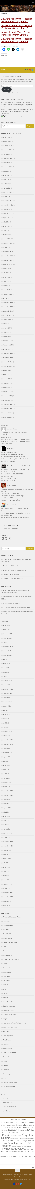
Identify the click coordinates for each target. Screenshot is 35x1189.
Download (21, 1130)
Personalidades (8, 1048)
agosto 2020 (7, 268)
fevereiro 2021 (7, 243)
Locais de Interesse (18, 1140)
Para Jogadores (8, 1036)
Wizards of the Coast (19, 1151)
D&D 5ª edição (21, 1127)
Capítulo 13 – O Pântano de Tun (11, 498)
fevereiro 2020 (7, 294)
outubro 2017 (7, 413)
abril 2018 (6, 387)
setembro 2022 (7, 167)
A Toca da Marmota (15, 1122)
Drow (25, 1130)
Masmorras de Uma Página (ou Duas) (14, 1023)
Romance (6, 1069)
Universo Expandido (9, 1086)
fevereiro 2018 (7, 396)
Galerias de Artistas (9, 1006)
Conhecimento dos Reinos (11, 959)
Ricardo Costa (29, 1149)
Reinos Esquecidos (13, 1148)
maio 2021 (6, 230)
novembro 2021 (8, 205)
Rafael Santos (29, 1146)
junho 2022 (6, 175)
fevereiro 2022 (7, 192)
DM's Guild (6, 985)
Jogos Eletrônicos (8, 1010)
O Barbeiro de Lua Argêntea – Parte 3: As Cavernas (17, 459)
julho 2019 (6, 324)
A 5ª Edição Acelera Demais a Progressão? (14, 432)
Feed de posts (7, 1102)
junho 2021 (6, 226)
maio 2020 (6, 281)
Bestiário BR (7, 934)
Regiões (5, 1065)
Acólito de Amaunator (7, 435)
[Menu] (32, 2)
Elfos (9, 1133)
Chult (4, 946)
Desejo (17, 603)
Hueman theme (27, 1179)
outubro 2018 (7, 362)
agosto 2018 (7, 370)
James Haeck (7, 1140)
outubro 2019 (7, 311)
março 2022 (6, 188)
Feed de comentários (9, 1106)
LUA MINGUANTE (7, 476)
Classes (5, 951)
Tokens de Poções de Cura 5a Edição (12, 495)
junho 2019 (6, 328)
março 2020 (6, 290)
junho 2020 (6, 277)
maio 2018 (6, 383)
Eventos (5, 993)
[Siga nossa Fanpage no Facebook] (26, 70)
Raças (5, 1061)
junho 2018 (6, 379)
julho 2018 (6, 374)
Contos (5, 963)
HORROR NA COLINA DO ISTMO (12, 474)
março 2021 (6, 239)
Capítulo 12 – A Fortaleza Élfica (10, 500)
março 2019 (6, 341)
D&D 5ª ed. (8, 1128)
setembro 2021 (7, 213)
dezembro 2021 (8, 201)
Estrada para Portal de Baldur (26, 1133)
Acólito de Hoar (6, 437)
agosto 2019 (7, 319)
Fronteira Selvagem (24, 1138)
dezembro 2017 (8, 404)
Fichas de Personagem (16, 1135)
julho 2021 (6, 222)
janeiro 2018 (6, 400)
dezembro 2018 (8, 353)
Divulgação (6, 980)
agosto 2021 (7, 218)
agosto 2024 (7, 141)
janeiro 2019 (6, 349)
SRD (4, 1078)
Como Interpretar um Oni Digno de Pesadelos (15, 517)
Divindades (6, 976)
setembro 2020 (7, 264)
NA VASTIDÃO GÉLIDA (8, 478)
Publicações (7, 1057)
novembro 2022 (8, 158)
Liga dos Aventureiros (9, 1014)
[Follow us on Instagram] (29, 70)
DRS (4, 989)
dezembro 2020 (8, 251)
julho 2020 (6, 273)
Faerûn (6, 1135)
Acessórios (6, 921)
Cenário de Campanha (10, 942)
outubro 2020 (7, 260)
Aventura (23, 1123)
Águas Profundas (8, 925)
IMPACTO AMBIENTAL (8, 480)
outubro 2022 (7, 162)
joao (4, 590)
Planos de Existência (9, 1052)
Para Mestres (7, 1040)
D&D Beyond (7, 972)
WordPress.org (7, 1111)
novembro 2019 (8, 307)
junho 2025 (6, 137)
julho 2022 (6, 171)
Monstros (6, 1031)
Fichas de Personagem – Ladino (20, 607)
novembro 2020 (8, 256)
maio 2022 (6, 179)
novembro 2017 (8, 408)
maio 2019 (6, 332)
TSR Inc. (8, 1151)
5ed (1, 1122)
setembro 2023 (7, 150)
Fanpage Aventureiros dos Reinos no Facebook (17, 1156)
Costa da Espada (8, 968)
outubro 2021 (7, 209)
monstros (31, 1141)
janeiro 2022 (6, 196)
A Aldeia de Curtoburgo (8, 461)
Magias (5, 1019)
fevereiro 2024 (7, 145)
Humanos (31, 1138)
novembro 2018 (8, 357)
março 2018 (6, 391)
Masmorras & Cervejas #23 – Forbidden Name (15, 439)
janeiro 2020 (6, 298)
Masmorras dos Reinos (10, 1027)
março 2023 (6, 154)
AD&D (4, 1122)
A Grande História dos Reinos (12, 917)
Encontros (15, 1133)
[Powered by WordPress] (11, 1179)
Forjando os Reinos (9, 1002)
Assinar (6, 89)
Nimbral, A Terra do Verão (9, 452)
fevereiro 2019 (7, 345)
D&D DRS (14, 1130)
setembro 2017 (7, 417)
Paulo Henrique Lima (21, 1146)
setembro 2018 (7, 366)
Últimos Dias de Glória (10, 1082)
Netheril (5, 1143)
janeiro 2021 (6, 247)
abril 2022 (6, 184)
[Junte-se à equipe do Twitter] (32, 70)
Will (12, 1151)
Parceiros (6, 1044)
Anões (9, 1122)
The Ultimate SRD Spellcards (10, 493)
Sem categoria (7, 1074)
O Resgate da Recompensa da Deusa (13, 456)
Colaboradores (7, 955)
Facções (5, 997)
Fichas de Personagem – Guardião (12, 454)
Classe (14, 1125)
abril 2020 (6, 285)
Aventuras (6, 929)
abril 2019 (6, 336)
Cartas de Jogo (7, 938)
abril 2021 (6, 234)
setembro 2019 (7, 315)
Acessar (5, 1098)
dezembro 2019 (8, 302)
